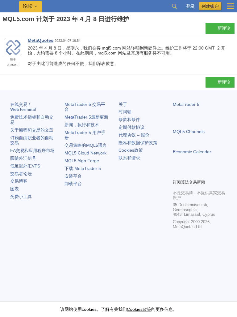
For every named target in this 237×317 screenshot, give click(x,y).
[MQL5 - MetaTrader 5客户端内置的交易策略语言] (9, 6)
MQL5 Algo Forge (81, 160)
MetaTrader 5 (186, 104)
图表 (14, 188)
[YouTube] (206, 173)
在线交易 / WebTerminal (23, 107)
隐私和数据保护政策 (137, 142)
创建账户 (210, 6)
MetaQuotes (40, 40)
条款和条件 (129, 119)
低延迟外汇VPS (25, 165)
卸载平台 (73, 183)
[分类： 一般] (11, 30)
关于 (122, 104)
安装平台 (73, 176)
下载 (82, 168)
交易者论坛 (21, 173)
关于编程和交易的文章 (31, 130)
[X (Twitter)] (196, 173)
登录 (190, 6)
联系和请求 (129, 157)
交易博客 (18, 181)
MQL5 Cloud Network (85, 152)
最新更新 (86, 117)
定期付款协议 (131, 127)
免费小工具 (21, 196)
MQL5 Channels (189, 131)
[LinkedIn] (216, 173)
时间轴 (124, 111)
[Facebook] (176, 173)
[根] (4, 30)
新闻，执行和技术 (81, 124)
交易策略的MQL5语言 (85, 145)
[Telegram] (186, 173)
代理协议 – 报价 (133, 134)
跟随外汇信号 (23, 158)
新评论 (224, 28)
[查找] (174, 6)
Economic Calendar (192, 151)
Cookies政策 (130, 150)
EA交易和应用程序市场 (32, 150)
